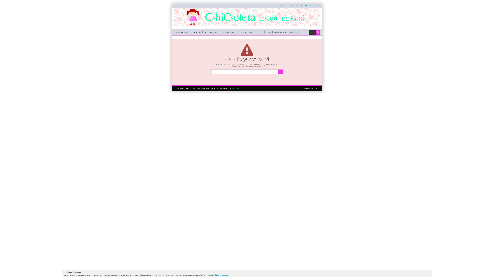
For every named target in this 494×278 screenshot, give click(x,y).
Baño (269, 32)
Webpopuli (235, 88)
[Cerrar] (430, 273)
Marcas (293, 32)
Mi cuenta (289, 6)
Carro (297, 6)
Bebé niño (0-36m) (246, 32)
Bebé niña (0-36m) (228, 32)
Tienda (281, 6)
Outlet (260, 32)
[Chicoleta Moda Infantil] (247, 17)
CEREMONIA (196, 32)
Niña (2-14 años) (182, 32)
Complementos (280, 32)
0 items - (314, 6)
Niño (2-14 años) (211, 32)
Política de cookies (220, 275)
